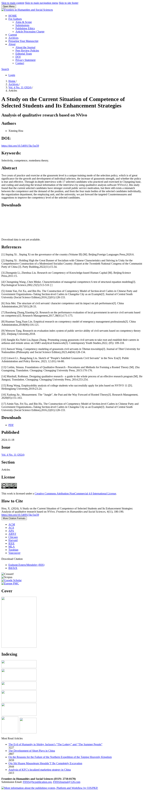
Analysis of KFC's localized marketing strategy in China (39, 769)
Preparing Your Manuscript (23, 41)
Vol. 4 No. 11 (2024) (20, 87)
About (11, 44)
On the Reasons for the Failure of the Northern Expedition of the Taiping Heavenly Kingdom (60, 757)
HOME (12, 15)
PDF (11, 425)
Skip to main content (12, 2)
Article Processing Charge (29, 31)
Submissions (22, 25)
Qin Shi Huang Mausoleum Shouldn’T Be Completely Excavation (45, 763)
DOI (18, 56)
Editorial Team (23, 53)
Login (11, 75)
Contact (19, 63)
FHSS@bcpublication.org (37, 781)
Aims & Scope (23, 22)
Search (5, 69)
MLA (11, 546)
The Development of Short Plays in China (31, 750)
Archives (13, 37)
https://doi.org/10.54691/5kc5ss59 (20, 145)
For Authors (15, 18)
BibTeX (12, 568)
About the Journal (25, 47)
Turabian (13, 549)
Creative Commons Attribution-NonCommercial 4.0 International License (75, 493)
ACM (11, 524)
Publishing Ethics (25, 28)
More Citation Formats (14, 518)
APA (11, 530)
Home (12, 81)
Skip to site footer (68, 2)
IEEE (11, 543)
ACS (11, 527)
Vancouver (14, 552)
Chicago (13, 537)
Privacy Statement (25, 59)
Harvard (13, 540)
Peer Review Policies (27, 50)
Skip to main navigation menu (41, 2)
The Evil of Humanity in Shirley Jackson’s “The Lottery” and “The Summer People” (55, 744)
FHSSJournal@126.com (66, 781)
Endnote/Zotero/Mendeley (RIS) (26, 564)
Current (12, 34)
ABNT (12, 533)
